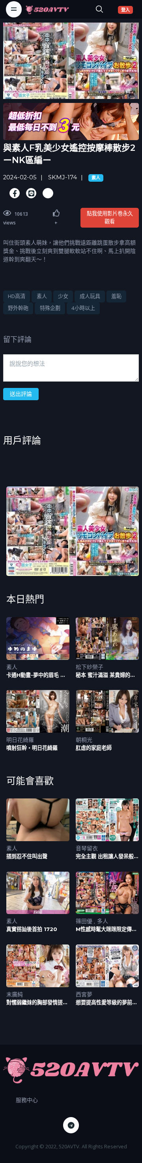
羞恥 (116, 296)
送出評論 (21, 393)
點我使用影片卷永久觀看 (110, 217)
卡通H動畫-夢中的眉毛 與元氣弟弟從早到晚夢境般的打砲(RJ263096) (37, 675)
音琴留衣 (87, 848)
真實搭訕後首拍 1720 (31, 929)
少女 (63, 296)
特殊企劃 (50, 308)
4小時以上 (83, 308)
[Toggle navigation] (14, 9)
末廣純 (14, 994)
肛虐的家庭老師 (94, 748)
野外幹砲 (18, 308)
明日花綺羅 (20, 739)
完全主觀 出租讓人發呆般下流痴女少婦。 (107, 856)
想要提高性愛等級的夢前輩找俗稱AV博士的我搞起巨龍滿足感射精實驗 (106, 1002)
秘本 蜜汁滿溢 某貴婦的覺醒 (105, 675)
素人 (96, 178)
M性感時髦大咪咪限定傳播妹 (106, 929)
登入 (127, 9)
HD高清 (16, 296)
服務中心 (27, 1100)
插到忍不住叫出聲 (26, 856)
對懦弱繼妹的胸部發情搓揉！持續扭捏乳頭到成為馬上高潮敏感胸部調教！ (37, 1002)
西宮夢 (84, 994)
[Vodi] (47, 9)
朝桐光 (84, 739)
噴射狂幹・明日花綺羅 (32, 748)
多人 (102, 921)
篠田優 (85, 921)
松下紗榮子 (89, 667)
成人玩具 (90, 296)
